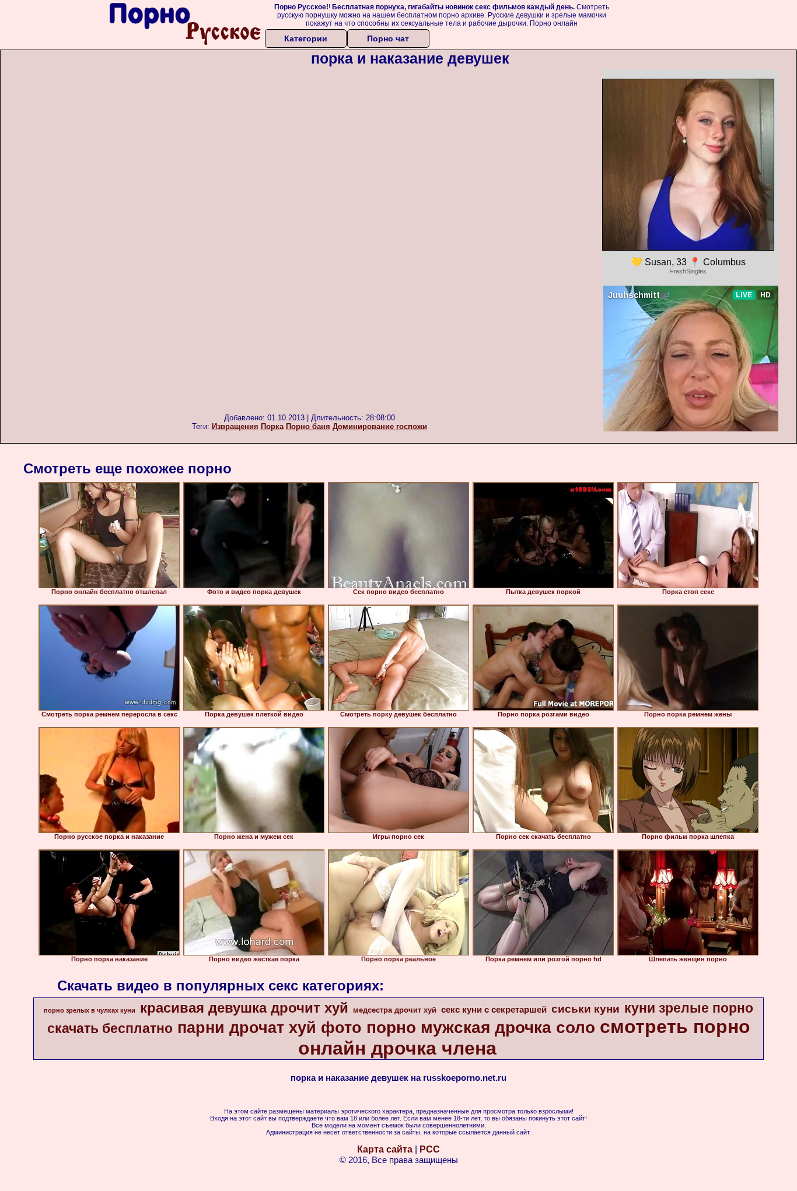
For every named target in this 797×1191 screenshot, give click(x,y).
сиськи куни (585, 1009)
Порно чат (388, 38)
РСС (430, 1149)
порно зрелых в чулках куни (89, 1010)
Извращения (235, 426)
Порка (272, 426)
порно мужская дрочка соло (480, 1027)
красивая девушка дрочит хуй (244, 1008)
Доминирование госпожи (380, 426)
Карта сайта (385, 1149)
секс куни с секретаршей (494, 1009)
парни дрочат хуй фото (269, 1028)
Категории (305, 38)
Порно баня (308, 426)
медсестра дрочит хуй (394, 1010)
